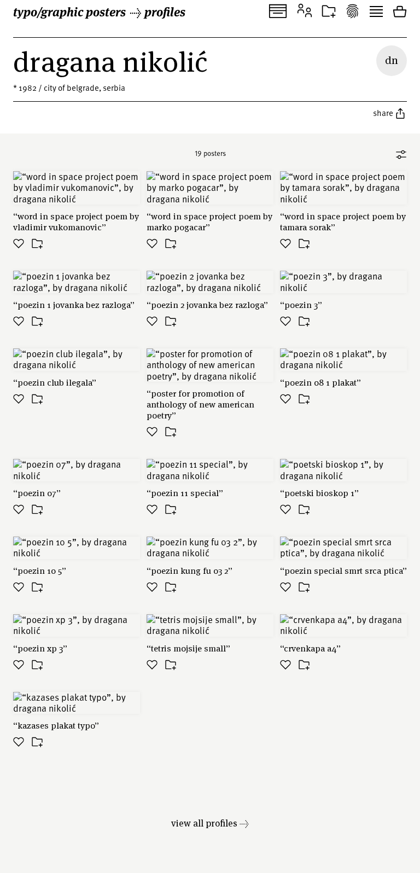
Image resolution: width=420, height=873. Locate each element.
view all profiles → (210, 823)
